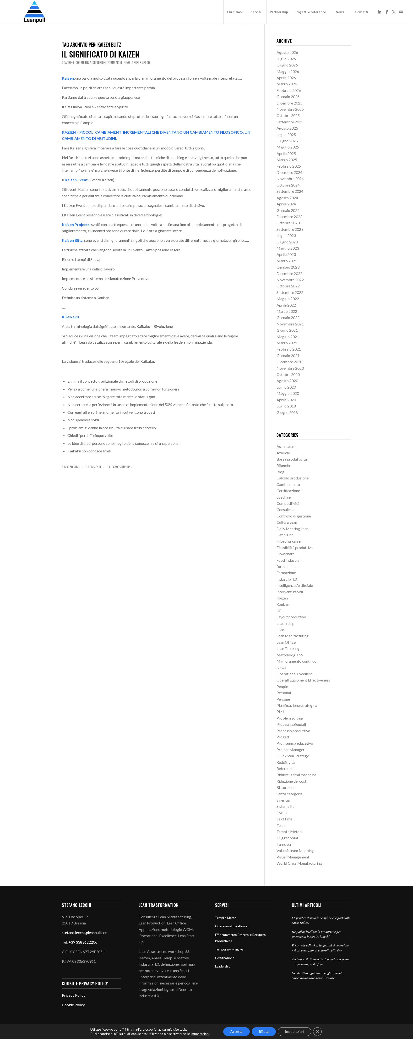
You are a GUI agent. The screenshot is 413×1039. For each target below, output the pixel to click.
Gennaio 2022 (288, 317)
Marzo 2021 (287, 343)
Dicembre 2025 (289, 103)
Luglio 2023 (286, 235)
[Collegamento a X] (393, 11)
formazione (115, 62)
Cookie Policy (73, 1004)
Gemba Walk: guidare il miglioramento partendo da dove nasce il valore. (317, 975)
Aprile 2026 (286, 77)
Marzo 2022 (287, 311)
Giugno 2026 (287, 65)
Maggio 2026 (288, 71)
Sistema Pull (286, 806)
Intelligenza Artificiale (295, 585)
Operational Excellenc (295, 673)
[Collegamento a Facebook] (386, 11)
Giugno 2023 (287, 242)
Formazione (286, 572)
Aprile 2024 (286, 204)
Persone (283, 699)
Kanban (283, 604)
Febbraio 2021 (289, 349)
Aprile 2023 (286, 254)
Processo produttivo (293, 730)
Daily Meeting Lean (292, 528)
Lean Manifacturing (293, 635)
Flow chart (285, 553)
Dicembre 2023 (289, 216)
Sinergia (283, 800)
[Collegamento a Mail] (401, 11)
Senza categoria (290, 794)
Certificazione (288, 490)
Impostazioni (294, 1031)
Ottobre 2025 (288, 115)
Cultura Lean (287, 522)
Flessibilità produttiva (295, 547)
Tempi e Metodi (141, 62)
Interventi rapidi (290, 591)
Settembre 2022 (290, 292)
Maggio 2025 (288, 147)
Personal (284, 692)
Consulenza (83, 62)
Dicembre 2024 (289, 172)
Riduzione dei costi (292, 781)
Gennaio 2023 (288, 267)
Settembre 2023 (290, 229)
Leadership (285, 623)
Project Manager (290, 749)
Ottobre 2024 (288, 185)
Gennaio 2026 (288, 96)
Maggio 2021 (288, 336)
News (127, 62)
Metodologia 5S (290, 655)
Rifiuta (264, 1031)
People (282, 686)
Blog (280, 471)
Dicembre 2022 (289, 273)
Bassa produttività (292, 459)
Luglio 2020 (286, 387)
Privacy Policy (73, 995)
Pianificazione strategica (297, 705)
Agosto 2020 (287, 380)
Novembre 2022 (290, 279)
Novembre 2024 (290, 178)
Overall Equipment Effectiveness (303, 680)
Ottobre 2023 (288, 222)
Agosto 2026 (287, 52)
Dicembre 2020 (289, 361)
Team (281, 825)
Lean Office (286, 642)
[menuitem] (234, 12)
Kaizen (282, 598)
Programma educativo (295, 743)
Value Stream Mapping (295, 850)
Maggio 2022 (288, 298)
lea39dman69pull (122, 467)
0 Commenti (93, 467)
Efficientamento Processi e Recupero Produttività (240, 938)
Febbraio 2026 (289, 90)
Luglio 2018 (286, 406)
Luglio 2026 (286, 58)
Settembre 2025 (290, 122)
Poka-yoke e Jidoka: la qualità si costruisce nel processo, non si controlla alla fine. (320, 947)
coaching (68, 62)
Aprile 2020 (286, 399)
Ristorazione (287, 787)
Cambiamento (288, 484)
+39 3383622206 (82, 942)
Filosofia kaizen (289, 541)
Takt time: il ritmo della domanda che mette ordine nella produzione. (320, 961)
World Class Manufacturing (299, 863)
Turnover (284, 844)
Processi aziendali (291, 724)
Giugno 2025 (287, 140)
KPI (280, 610)
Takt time (284, 819)
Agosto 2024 (287, 197)
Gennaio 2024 (288, 210)
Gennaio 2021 (288, 355)
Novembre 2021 (290, 324)
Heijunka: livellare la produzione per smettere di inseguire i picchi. (316, 934)
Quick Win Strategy (293, 755)
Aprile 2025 (286, 153)
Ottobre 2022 (288, 286)
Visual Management (293, 857)
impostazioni (200, 1034)
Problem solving (290, 718)
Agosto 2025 (287, 128)
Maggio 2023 (288, 248)
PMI (280, 711)
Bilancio (283, 465)
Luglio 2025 (286, 134)
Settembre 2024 (290, 191)
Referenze (285, 768)
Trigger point (287, 838)
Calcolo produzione (293, 478)
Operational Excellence (231, 926)
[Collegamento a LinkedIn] (379, 11)
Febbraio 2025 (289, 166)
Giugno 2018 (287, 412)
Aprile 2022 (286, 305)
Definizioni (99, 62)
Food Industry (288, 560)
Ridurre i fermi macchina (296, 774)
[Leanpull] (34, 12)
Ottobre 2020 (288, 374)
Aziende (283, 453)
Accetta (236, 1031)
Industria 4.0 (287, 579)
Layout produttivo (291, 617)
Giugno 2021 (287, 330)
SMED (282, 812)
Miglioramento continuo (296, 661)
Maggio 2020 (288, 393)
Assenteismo (287, 446)
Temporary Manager (229, 949)
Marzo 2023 (287, 260)
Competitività (288, 503)
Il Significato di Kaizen (101, 54)
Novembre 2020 (290, 368)
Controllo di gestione (294, 516)
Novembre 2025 (290, 109)
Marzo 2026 (287, 84)
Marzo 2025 (287, 159)
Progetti (283, 737)
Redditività (286, 762)
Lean (280, 629)
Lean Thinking (288, 648)
